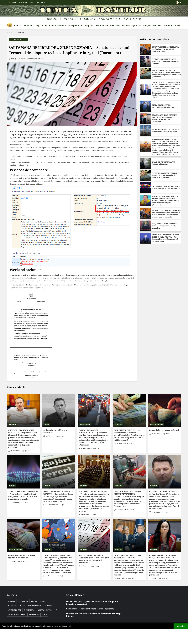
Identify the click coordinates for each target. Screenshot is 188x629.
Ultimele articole (16, 387)
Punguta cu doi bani (152, 25)
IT (140, 25)
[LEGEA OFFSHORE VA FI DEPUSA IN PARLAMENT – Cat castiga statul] (145, 130)
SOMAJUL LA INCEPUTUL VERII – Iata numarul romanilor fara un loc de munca (165, 61)
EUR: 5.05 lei (23, 2)
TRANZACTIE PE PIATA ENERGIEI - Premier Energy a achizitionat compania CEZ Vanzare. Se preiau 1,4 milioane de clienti (23, 495)
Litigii (37, 25)
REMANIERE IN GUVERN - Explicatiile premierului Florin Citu (165, 106)
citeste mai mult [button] (65, 626)
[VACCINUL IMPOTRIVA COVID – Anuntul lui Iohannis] (145, 163)
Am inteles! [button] (181, 626)
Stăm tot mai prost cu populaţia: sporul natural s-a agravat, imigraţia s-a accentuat (92, 603)
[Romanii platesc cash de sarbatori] (164, 410)
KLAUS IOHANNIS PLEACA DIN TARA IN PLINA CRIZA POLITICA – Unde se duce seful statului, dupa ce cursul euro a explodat (166, 238)
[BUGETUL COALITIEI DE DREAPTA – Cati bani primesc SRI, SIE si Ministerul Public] (145, 49)
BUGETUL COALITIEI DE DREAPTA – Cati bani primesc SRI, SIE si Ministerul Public (166, 49)
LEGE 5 (43, 2)
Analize (17, 25)
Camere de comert (57, 25)
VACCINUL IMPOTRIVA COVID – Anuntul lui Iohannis (164, 163)
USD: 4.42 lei (12, 2)
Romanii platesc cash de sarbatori (164, 430)
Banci (44, 25)
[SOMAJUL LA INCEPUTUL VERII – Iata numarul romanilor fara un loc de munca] (145, 61)
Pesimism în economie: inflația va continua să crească (90, 609)
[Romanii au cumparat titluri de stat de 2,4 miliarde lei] (23, 535)
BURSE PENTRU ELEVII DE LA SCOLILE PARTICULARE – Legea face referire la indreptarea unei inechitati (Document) (166, 73)
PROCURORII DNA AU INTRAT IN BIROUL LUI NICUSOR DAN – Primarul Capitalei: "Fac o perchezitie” (164, 118)
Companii (88, 25)
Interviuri (168, 25)
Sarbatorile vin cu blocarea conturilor (55, 431)
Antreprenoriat (75, 25)
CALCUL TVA (34, 2)
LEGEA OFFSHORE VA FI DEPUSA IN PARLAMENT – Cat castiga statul (165, 130)
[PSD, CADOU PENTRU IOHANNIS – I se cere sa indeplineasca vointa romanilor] (145, 226)
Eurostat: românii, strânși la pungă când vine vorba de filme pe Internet (93, 615)
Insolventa (115, 25)
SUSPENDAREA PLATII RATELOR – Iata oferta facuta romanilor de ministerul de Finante (165, 175)
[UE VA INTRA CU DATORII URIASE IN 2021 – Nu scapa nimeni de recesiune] (145, 187)
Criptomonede (101, 25)
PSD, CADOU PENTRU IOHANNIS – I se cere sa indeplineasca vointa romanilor (166, 226)
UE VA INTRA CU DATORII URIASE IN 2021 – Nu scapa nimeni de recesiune (166, 187)
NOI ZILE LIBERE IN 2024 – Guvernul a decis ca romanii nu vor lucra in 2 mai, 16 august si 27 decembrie (94, 559)
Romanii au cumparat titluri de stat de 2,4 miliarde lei (21, 556)
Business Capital (129, 25)
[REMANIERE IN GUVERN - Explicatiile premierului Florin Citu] (145, 106)
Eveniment (28, 25)
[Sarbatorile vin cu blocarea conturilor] (58, 410)
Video (177, 25)
